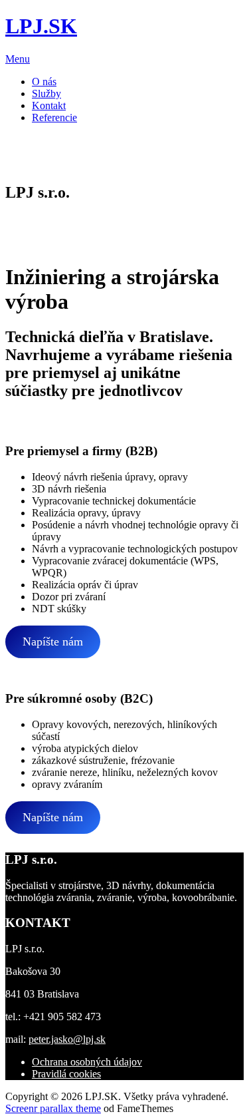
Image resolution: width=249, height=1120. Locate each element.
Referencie (54, 117)
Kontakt (49, 105)
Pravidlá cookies (66, 1073)
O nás (44, 81)
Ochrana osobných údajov (87, 1061)
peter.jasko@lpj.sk (67, 1039)
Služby (46, 93)
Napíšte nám (53, 641)
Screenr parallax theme (53, 1108)
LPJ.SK (41, 26)
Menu (17, 59)
